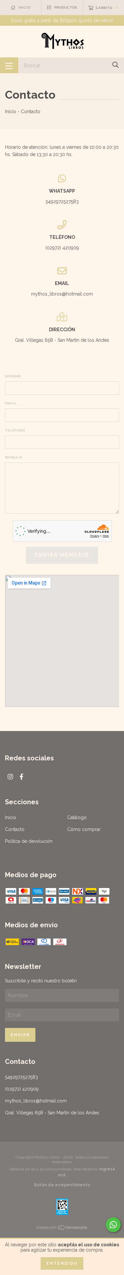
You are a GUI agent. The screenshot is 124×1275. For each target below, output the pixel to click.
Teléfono (15, 430)
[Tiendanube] (62, 1228)
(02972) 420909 (62, 247)
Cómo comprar (84, 829)
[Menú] (9, 65)
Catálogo (77, 817)
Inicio (10, 111)
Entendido (62, 1263)
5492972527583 (62, 201)
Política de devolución (29, 841)
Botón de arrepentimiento (62, 1185)
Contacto (14, 829)
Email (11, 403)
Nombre (13, 376)
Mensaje (13, 457)
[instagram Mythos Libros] (10, 776)
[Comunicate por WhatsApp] (113, 1224)
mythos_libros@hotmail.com (62, 294)
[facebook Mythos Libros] (21, 776)
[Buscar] (115, 65)
